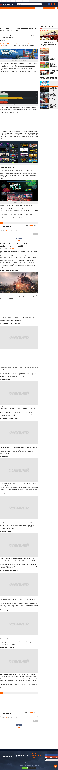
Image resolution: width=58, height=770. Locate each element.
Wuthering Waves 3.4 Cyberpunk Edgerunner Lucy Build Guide (52, 95)
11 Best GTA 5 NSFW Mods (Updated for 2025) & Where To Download (53, 58)
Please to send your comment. (9, 230)
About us (34, 739)
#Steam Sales (8, 222)
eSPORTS (10, 7)
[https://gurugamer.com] (6, 742)
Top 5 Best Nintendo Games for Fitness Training (53, 83)
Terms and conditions (37, 741)
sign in (5, 230)
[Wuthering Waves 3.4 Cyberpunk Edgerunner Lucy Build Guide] (44, 95)
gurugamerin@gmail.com (21, 742)
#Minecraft (4, 0)
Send (35, 233)
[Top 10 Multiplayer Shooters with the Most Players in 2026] (44, 100)
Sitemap (33, 743)
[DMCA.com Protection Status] (29, 755)
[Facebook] (49, 4)
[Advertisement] (19, 18)
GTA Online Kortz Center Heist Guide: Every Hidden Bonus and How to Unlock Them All (53, 89)
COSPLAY (27, 7)
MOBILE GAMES (13, 736)
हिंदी (55, 7)
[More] (44, 8)
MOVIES (33, 7)
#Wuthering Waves (19, 0)
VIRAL (15, 7)
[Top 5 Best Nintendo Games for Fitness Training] (44, 83)
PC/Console (39, 7)
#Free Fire (12, 0)
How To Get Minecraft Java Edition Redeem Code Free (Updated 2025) (53, 65)
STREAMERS (21, 7)
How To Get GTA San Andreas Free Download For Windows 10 (54, 72)
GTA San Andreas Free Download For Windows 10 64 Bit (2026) (48, 44)
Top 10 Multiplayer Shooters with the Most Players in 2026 (53, 100)
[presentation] (4, 223)
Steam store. (24, 47)
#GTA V (8, 0)
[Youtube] (51, 4)
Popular (35, 225)
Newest (30, 225)
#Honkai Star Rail (26, 0)
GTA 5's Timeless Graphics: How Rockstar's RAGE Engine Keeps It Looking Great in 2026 (52, 106)
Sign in (56, 3)
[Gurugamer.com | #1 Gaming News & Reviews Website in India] (6, 5)
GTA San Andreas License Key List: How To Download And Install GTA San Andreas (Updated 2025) (53, 50)
